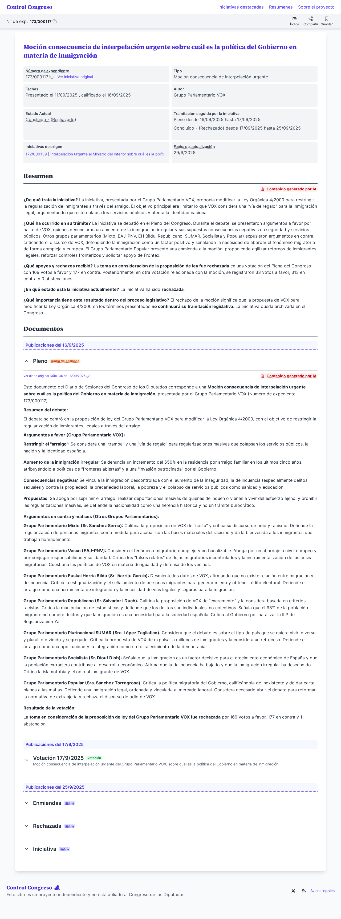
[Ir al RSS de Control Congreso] (304, 891)
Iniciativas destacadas (241, 7)
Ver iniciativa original (75, 76)
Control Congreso (29, 7)
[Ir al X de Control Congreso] (293, 891)
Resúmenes (281, 7)
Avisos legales (322, 890)
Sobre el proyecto (316, 7)
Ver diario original (54, 376)
